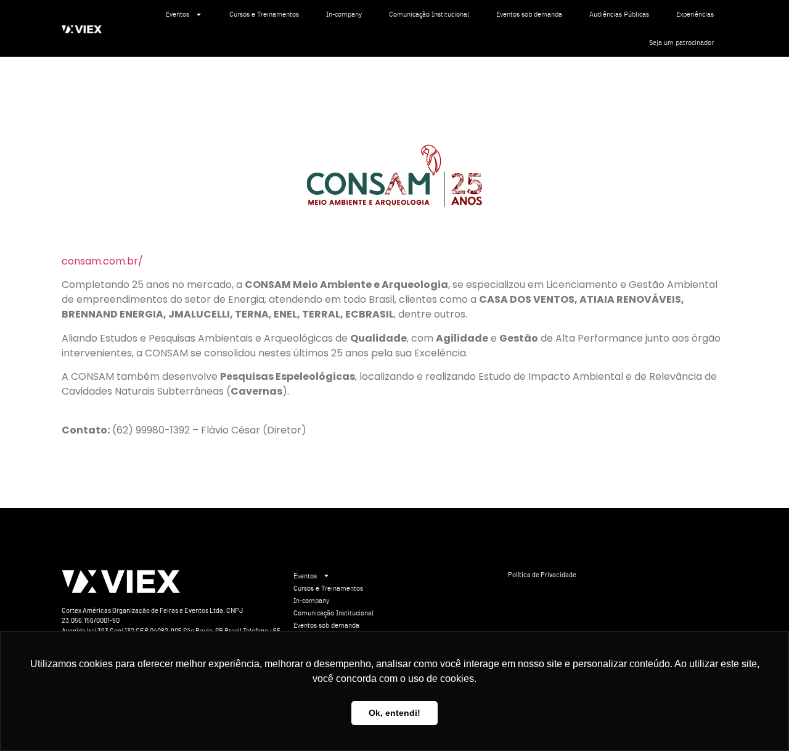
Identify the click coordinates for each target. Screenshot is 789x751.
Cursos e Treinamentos (264, 14)
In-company (344, 14)
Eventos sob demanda (529, 14)
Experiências (695, 14)
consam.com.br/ (102, 261)
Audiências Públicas (619, 14)
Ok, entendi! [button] (394, 713)
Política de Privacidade (542, 574)
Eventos (177, 14)
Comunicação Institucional (429, 14)
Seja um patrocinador (681, 42)
